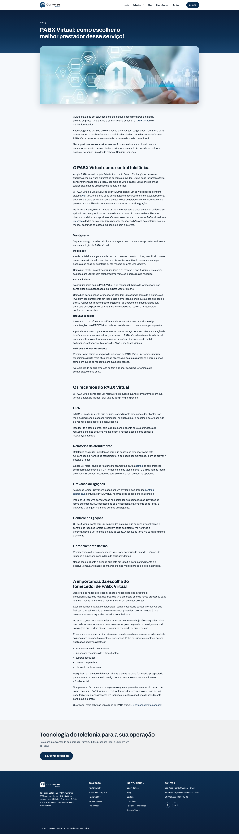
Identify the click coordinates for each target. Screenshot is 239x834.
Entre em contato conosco (147, 705)
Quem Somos (162, 5)
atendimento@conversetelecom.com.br (182, 792)
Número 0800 (95, 797)
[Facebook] (167, 805)
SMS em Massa (95, 801)
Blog (150, 5)
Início (126, 5)
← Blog (43, 23)
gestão (139, 466)
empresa (78, 221)
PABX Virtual (143, 120)
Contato (175, 5)
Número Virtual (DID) (98, 792)
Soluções (137, 5)
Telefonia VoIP (95, 788)
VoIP (84, 195)
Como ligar (131, 801)
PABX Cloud (94, 806)
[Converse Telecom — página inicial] (50, 5)
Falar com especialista (56, 756)
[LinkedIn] (174, 805)
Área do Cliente (133, 810)
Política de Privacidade (136, 806)
